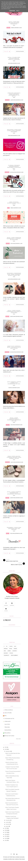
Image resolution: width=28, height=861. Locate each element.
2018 (6, 830)
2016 (6, 834)
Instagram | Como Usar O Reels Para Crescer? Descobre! (14, 130)
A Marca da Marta (9, 709)
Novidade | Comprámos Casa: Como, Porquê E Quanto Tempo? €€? (14, 274)
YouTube (6, 610)
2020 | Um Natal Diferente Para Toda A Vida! (14, 203)
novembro (8, 820)
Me (8, 207)
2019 (6, 828)
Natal (8, 27)
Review (7, 172)
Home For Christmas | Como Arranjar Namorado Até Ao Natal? (14, 95)
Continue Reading (20, 51)
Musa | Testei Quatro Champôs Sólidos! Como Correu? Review (14, 457)
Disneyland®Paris (14, 655)
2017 (6, 832)
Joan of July (7, 724)
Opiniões (15, 648)
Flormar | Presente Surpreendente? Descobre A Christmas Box (14, 167)
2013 (6, 840)
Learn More (12, 10)
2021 (6, 747)
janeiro (7, 826)
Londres (9, 650)
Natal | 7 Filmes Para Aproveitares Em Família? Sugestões (14, 58)
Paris (5, 650)
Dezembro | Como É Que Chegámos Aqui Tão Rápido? (14, 528)
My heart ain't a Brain (9, 735)
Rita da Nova (7, 732)
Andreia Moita (8, 730)
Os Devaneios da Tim (9, 718)
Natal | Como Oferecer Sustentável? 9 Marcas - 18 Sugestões (14, 238)
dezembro (8, 751)
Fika (5, 715)
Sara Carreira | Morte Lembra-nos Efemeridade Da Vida (14, 382)
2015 (6, 836)
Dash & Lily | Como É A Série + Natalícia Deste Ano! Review (14, 347)
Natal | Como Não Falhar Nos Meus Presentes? (14, 22)
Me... (8, 533)
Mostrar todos (18, 738)
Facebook (6, 605)
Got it (17, 10)
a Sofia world (7, 721)
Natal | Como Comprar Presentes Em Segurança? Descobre (14, 492)
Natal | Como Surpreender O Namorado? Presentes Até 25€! (14, 419)
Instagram (12, 605)
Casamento (14, 650)
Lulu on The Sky (8, 712)
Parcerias (5, 648)
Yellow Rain (7, 727)
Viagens (10, 646)
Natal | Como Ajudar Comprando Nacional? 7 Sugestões (14, 311)
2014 (6, 838)
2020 (6, 749)
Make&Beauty (6, 655)
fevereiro (8, 824)
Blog (15, 646)
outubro (7, 822)
